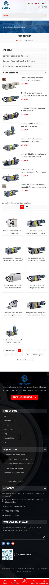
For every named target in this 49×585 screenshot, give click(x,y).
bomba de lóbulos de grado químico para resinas (31, 125)
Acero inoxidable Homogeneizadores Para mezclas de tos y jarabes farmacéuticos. (33, 170)
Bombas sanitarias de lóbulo (16, 55)
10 (22, 355)
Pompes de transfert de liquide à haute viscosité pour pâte (36, 259)
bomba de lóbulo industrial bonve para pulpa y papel (13, 314)
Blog (5, 434)
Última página (37, 355)
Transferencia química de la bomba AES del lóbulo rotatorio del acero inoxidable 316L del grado (34, 94)
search (44, 7)
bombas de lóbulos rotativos (14, 455)
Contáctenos (8, 429)
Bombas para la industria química (19, 61)
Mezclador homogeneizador (14, 472)
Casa (20, 40)
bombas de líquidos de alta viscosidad (18, 464)
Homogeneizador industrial (13, 481)
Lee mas (24, 84)
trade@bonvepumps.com (15, 506)
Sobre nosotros (9, 420)
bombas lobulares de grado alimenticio (18, 459)
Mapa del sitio (9, 438)
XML (5, 442)
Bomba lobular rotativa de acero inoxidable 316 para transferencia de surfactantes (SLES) (33, 186)
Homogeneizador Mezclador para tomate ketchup (33, 109)
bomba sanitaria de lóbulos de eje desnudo (12, 232)
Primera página (10, 351)
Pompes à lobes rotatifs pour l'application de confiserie (36, 314)
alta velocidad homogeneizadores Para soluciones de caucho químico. (33, 155)
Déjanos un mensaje (22, 397)
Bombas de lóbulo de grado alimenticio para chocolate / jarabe (13, 259)
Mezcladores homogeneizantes (17, 66)
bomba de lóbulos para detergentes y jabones (36, 286)
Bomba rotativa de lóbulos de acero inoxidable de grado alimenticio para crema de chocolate (32, 79)
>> (28, 355)
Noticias (6, 425)
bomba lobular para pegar (14, 468)
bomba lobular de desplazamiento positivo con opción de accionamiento (36, 232)
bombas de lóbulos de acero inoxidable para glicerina (32, 140)
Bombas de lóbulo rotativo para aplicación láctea (13, 286)
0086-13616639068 (12, 511)
